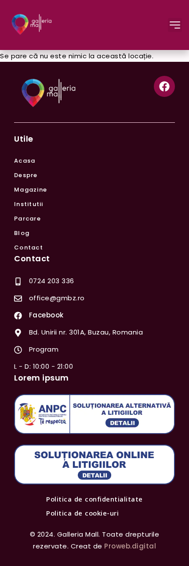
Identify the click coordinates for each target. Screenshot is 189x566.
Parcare (27, 218)
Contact (28, 247)
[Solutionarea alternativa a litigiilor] (94, 414)
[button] (175, 25)
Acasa (24, 161)
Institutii (29, 204)
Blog (21, 233)
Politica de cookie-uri (82, 513)
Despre (26, 175)
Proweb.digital (130, 546)
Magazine (30, 189)
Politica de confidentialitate (94, 499)
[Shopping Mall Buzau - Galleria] (32, 25)
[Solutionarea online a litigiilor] (94, 464)
